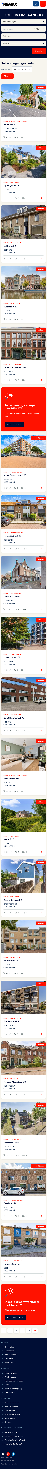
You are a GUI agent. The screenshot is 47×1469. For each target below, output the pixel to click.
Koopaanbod (9, 1347)
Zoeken (40, 51)
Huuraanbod (9, 1351)
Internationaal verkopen (14, 1381)
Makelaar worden (11, 1432)
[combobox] (16, 29)
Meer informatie (13, 424)
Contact (8, 1422)
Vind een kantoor (11, 1407)
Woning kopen (10, 1377)
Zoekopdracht (10, 1392)
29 (29, 1330)
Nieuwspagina (10, 1418)
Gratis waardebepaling (13, 1388)
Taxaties (8, 1385)
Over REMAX (10, 1410)
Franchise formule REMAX (15, 1440)
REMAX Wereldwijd (12, 1414)
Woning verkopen (11, 1373)
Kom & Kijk (9, 1358)
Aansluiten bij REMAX (13, 1444)
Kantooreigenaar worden (14, 1436)
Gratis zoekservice (14, 1317)
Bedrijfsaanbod (10, 1362)
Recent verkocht (11, 1354)
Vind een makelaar (12, 1403)
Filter (6, 76)
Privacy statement (7, 1461)
